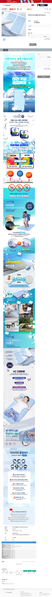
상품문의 (15, 50)
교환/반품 (20, 50)
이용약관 (5, 589)
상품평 (10, 50)
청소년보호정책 (12, 589)
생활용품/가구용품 (5, 11)
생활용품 (9, 11)
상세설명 (5, 50)
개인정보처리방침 (8, 589)
